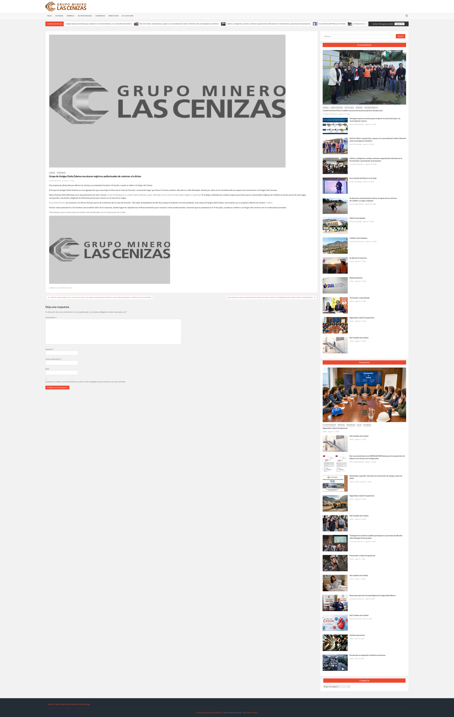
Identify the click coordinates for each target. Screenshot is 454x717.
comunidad (61, 173)
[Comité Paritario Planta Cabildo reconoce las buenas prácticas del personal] (364, 77)
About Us (51, 704)
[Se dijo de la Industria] (335, 265)
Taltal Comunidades (357, 218)
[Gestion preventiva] (335, 642)
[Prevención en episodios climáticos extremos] (335, 662)
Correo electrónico (53, 359)
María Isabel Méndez (356, 124)
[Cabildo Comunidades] (335, 245)
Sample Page (85, 704)
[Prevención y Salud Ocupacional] (335, 563)
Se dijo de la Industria (358, 258)
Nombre (49, 349)
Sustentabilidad (85, 16)
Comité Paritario (336, 107)
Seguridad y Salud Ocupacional (361, 318)
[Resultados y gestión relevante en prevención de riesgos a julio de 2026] (335, 483)
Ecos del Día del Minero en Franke (291, 24)
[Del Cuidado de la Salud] (335, 345)
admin (351, 261)
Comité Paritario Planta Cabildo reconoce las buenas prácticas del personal (353, 110)
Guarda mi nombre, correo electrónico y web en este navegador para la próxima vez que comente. (85, 381)
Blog (57, 704)
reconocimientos (371, 107)
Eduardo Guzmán (355, 619)
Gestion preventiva (357, 635)
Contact (62, 704)
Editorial (59, 16)
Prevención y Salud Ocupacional (362, 555)
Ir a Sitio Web (127, 16)
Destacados (349, 107)
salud (359, 425)
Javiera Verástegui (355, 144)
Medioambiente (355, 278)
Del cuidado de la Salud (358, 575)
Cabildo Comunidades (358, 238)
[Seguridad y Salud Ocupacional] (335, 325)
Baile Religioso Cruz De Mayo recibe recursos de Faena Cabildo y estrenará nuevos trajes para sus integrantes (270, 297)
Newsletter (75, 704)
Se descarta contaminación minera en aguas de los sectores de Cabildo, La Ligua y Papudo (347, 24)
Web (47, 369)
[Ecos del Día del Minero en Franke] (274, 23)
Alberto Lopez (354, 482)
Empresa (70, 16)
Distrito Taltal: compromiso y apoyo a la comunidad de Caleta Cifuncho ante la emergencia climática (138, 24)
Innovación (113, 16)
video (70, 288)
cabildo (52, 173)
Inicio (49, 16)
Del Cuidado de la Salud (358, 338)
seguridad (367, 425)
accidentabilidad (329, 425)
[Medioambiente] (335, 285)
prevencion (351, 425)
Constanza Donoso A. (330, 114)
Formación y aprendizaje (359, 298)
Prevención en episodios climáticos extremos (367, 655)
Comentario (50, 317)
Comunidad (100, 16)
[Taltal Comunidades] (335, 225)
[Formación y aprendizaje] (335, 305)
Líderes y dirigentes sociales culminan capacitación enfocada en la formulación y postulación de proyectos (228, 24)
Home (68, 704)
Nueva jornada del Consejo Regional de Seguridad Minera (372, 595)
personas (359, 107)
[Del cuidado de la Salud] (335, 583)
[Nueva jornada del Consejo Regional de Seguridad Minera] (335, 603)
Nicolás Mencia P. (55, 181)
